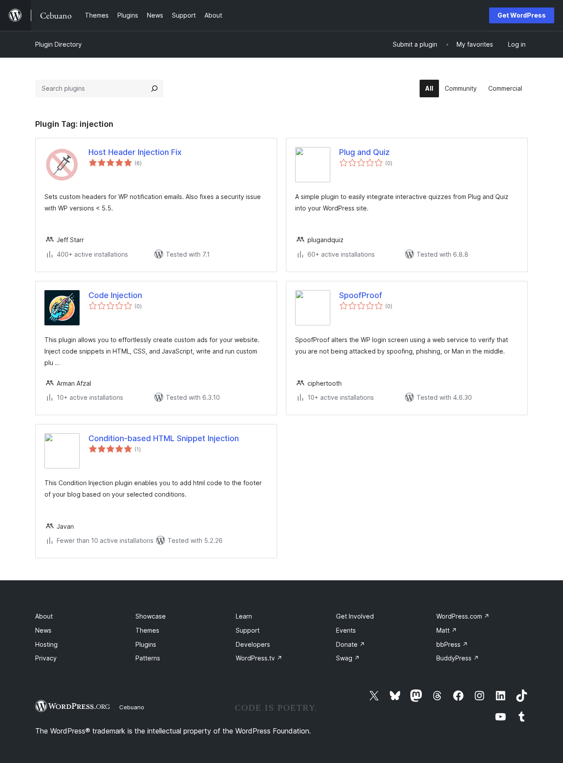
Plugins (145, 644)
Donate (350, 644)
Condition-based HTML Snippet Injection (163, 438)
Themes (147, 630)
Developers (253, 644)
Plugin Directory (58, 44)
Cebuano (131, 707)
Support (248, 630)
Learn (244, 616)
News (43, 630)
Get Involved (355, 616)
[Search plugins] (154, 88)
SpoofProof (360, 295)
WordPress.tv (259, 658)
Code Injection (115, 295)
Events (346, 630)
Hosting (46, 644)
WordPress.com (463, 616)
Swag (348, 658)
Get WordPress (521, 15)
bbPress (452, 644)
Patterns (147, 658)
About (44, 616)
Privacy (46, 658)
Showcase (150, 616)
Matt (446, 630)
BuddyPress (457, 658)
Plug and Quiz (364, 152)
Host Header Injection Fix (135, 152)
